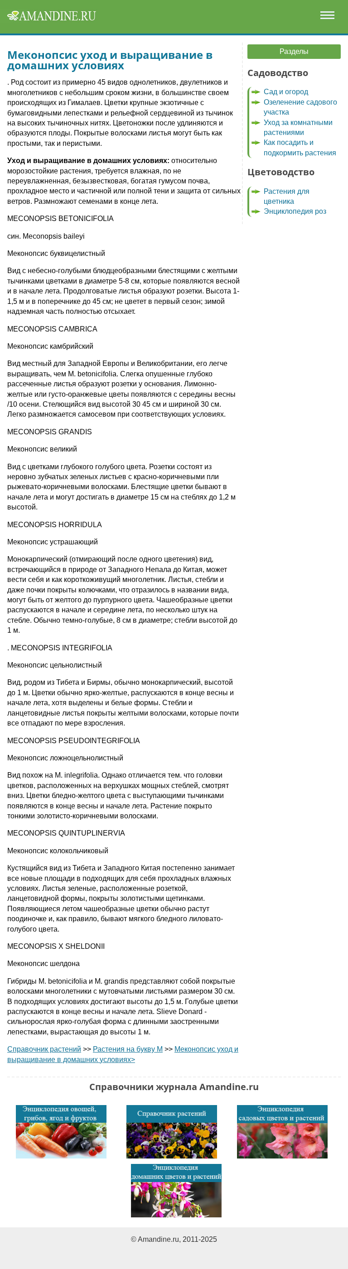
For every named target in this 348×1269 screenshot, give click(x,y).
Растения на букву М (128, 1049)
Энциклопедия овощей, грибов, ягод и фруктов (61, 1131)
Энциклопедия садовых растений (282, 1131)
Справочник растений (44, 1049)
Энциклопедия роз (295, 211)
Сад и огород (286, 92)
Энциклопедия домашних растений (176, 1190)
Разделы (294, 51)
